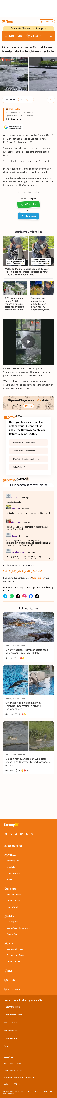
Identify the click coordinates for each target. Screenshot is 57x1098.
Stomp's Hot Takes (15, 955)
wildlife (28, 571)
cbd (19, 571)
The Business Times (13, 1014)
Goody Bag (12, 934)
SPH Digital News (12, 1063)
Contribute (48, 22)
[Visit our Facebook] (31, 596)
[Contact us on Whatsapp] (12, 596)
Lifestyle (11, 867)
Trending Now (13, 860)
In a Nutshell (12, 906)
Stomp (7, 1046)
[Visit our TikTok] (18, 596)
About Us (8, 1056)
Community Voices (15, 900)
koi (13, 571)
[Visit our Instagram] (24, 596)
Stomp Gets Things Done (18, 927)
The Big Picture (14, 894)
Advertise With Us (12, 1084)
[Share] (51, 99)
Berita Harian (10, 1030)
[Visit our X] (37, 596)
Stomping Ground (15, 949)
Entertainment (13, 873)
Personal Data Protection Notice (19, 1077)
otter (6, 571)
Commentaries (13, 961)
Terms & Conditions (13, 1070)
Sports (10, 879)
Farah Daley (14, 109)
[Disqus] (28, 526)
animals (37, 571)
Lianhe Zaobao (11, 1022)
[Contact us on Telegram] (5, 596)
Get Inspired (12, 921)
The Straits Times (12, 1006)
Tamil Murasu (10, 1038)
